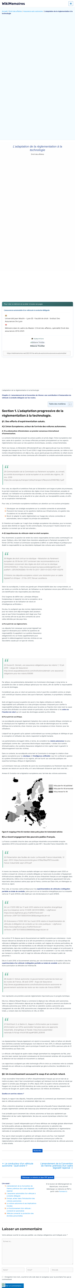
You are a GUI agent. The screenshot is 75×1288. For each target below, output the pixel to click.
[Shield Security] (3, 1284)
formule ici (63, 1191)
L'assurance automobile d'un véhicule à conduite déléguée (27, 310)
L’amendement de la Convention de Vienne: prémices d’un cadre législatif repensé (56, 1165)
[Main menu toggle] (71, 3)
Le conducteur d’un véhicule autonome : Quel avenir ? (17, 1164)
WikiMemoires (13, 4)
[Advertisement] (37, 285)
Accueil (4, 11)
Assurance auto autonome (33, 11)
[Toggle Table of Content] (69, 404)
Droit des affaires (15, 11)
